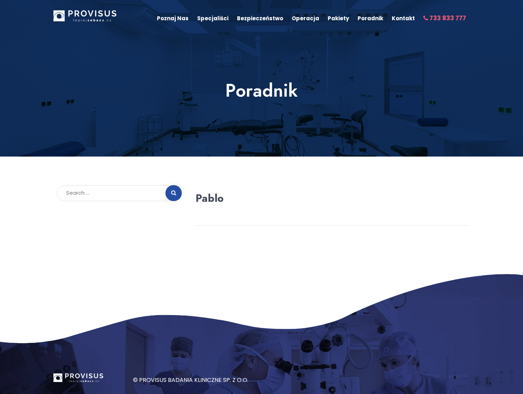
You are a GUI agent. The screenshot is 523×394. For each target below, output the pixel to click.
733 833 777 (447, 18)
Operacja (305, 18)
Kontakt (403, 18)
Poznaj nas (173, 18)
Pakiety (338, 18)
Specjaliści (212, 18)
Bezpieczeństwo (260, 18)
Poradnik (370, 18)
